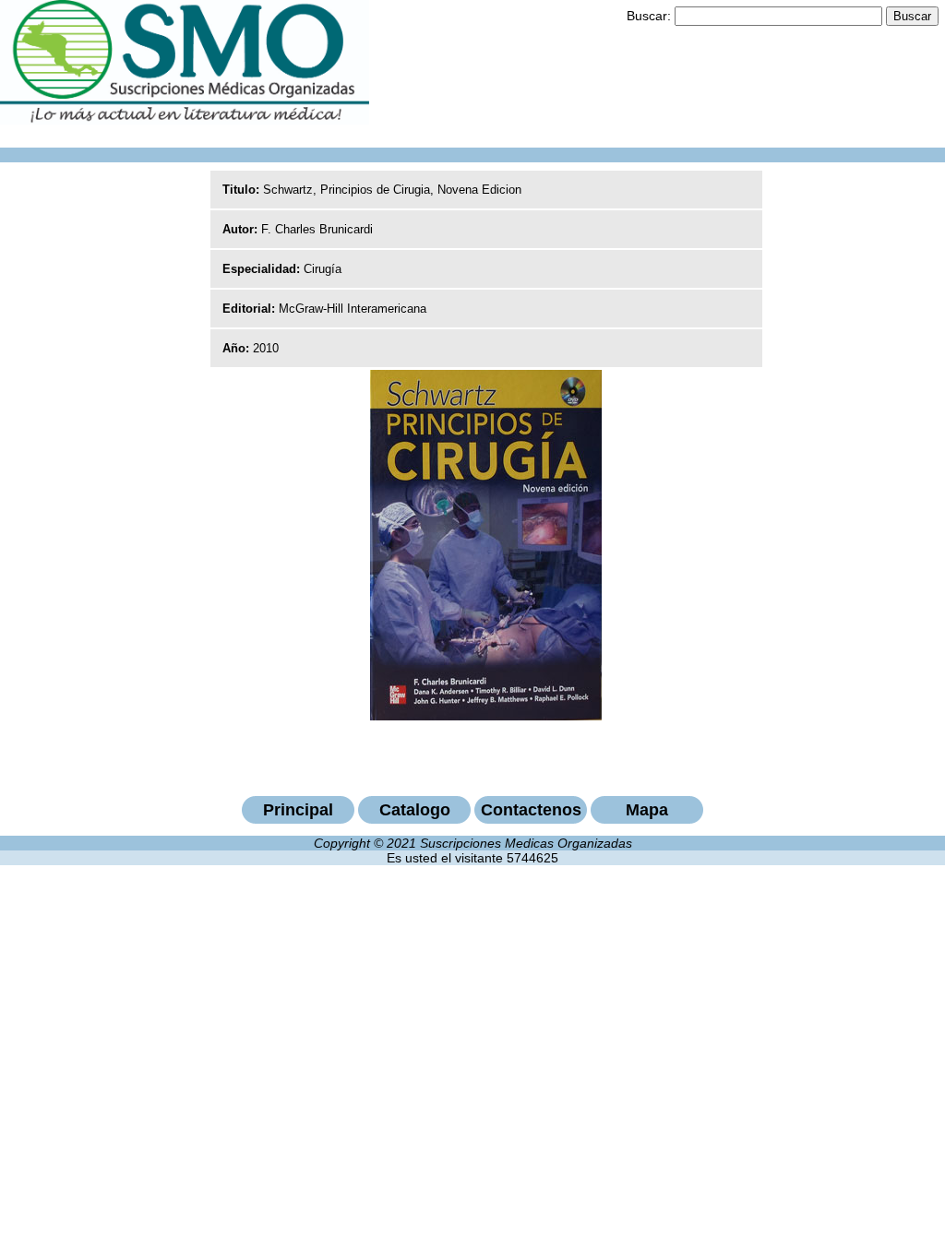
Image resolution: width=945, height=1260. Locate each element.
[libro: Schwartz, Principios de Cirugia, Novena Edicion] (486, 715)
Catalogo (414, 810)
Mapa (647, 810)
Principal (298, 810)
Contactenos (531, 810)
